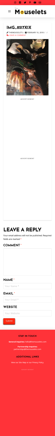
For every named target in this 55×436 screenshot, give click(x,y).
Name (9, 280)
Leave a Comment (17, 35)
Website (10, 307)
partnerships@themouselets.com (27, 349)
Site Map (22, 362)
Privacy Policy (37, 362)
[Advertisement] (27, 129)
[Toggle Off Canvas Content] (9, 11)
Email (9, 293)
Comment (12, 245)
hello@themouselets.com (35, 341)
